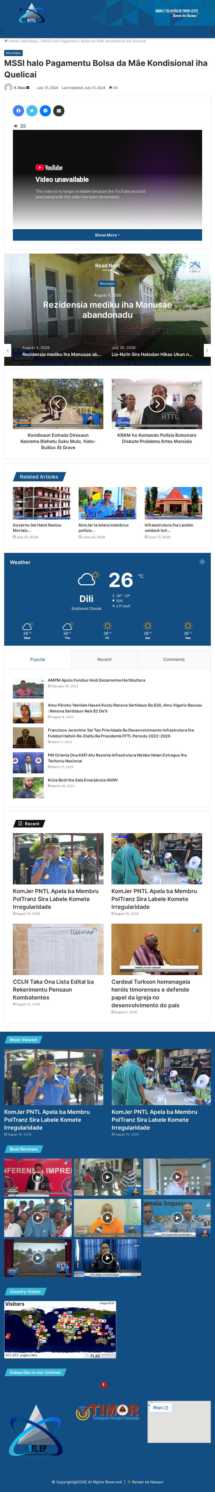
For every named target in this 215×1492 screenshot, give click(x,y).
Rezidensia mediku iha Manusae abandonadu (107, 310)
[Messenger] (45, 110)
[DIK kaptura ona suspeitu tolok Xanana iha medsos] (177, 1218)
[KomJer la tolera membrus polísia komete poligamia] (107, 503)
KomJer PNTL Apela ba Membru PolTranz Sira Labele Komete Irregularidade (56, 899)
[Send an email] (27, 88)
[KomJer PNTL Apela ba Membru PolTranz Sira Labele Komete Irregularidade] (58, 858)
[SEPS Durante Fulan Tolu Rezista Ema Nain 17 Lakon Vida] (107, 1258)
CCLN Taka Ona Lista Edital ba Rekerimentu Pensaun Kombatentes (53, 989)
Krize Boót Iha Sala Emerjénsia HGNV (83, 780)
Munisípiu (30, 41)
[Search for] (212, 31)
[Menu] (3, 31)
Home (13, 41)
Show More (106, 235)
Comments (174, 659)
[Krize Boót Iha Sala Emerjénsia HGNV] (28, 787)
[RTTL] (107, 13)
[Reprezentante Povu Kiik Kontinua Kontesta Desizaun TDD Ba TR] (107, 1177)
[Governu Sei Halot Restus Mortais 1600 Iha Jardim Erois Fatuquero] (41, 503)
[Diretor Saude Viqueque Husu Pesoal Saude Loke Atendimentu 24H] (177, 1176)
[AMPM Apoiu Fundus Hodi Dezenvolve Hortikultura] (28, 687)
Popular (38, 659)
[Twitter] (32, 110)
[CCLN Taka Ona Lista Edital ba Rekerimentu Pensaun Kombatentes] (58, 949)
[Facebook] (18, 110)
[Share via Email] (58, 110)
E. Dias (19, 88)
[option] (107, 310)
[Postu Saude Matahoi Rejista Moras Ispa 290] (107, 1218)
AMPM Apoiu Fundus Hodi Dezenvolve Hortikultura (96, 680)
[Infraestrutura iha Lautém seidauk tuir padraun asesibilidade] (173, 503)
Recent (104, 659)
